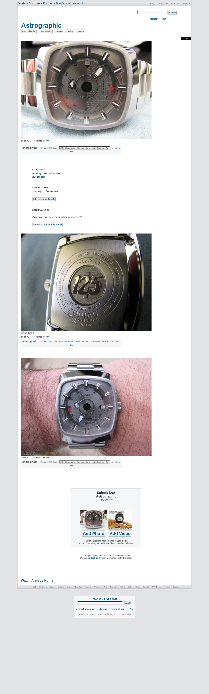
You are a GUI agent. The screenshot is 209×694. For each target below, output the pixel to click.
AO (47, 141)
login (163, 19)
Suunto (146, 587)
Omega (97, 587)
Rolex (122, 587)
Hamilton (78, 587)
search (187, 3)
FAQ (131, 609)
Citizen (61, 587)
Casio (52, 587)
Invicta (88, 587)
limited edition (52, 173)
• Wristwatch (75, 3)
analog (36, 173)
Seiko (130, 587)
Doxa (69, 587)
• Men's (59, 3)
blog (151, 3)
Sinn (137, 587)
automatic (38, 176)
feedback (163, 3)
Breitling (43, 587)
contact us (93, 558)
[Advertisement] (77, 13)
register (154, 19)
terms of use (118, 609)
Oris (105, 587)
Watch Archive (29, 3)
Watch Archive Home (37, 580)
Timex (167, 587)
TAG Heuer (156, 587)
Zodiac (176, 587)
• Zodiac (47, 3)
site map (102, 609)
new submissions (85, 609)
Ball (34, 587)
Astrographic (41, 25)
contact (175, 3)
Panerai (113, 587)
